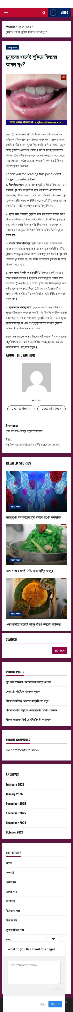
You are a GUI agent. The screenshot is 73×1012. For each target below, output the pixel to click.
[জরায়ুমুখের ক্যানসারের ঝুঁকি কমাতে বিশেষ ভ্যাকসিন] (36, 491)
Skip (42, 1004)
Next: (33, 442)
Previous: (24, 428)
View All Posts (51, 409)
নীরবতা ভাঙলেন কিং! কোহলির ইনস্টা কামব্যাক (28, 719)
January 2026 (14, 794)
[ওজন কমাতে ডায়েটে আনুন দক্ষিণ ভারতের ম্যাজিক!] (36, 598)
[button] (6, 13)
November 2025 (16, 813)
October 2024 (14, 832)
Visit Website (20, 409)
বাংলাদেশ (10, 901)
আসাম (9, 862)
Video (64, 12)
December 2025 (16, 803)
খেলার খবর (11, 882)
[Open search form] (43, 12)
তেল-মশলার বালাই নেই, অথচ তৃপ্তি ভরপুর (29, 570)
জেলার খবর (11, 891)
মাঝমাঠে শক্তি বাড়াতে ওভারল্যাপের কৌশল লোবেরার (31, 710)
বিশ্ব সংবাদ (11, 920)
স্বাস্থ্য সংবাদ (12, 47)
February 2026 (15, 784)
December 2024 (16, 822)
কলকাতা (10, 872)
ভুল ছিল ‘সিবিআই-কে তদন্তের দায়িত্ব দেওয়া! (28, 682)
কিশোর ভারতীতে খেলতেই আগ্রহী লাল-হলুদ (27, 700)
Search (11, 639)
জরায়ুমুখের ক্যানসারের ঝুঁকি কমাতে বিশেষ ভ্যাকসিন (33, 516)
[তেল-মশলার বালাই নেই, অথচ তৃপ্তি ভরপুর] (36, 544)
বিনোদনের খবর (13, 910)
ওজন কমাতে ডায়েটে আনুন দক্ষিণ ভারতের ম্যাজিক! (33, 624)
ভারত (8, 939)
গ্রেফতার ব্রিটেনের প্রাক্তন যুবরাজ (23, 691)
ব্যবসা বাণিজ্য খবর (15, 929)
